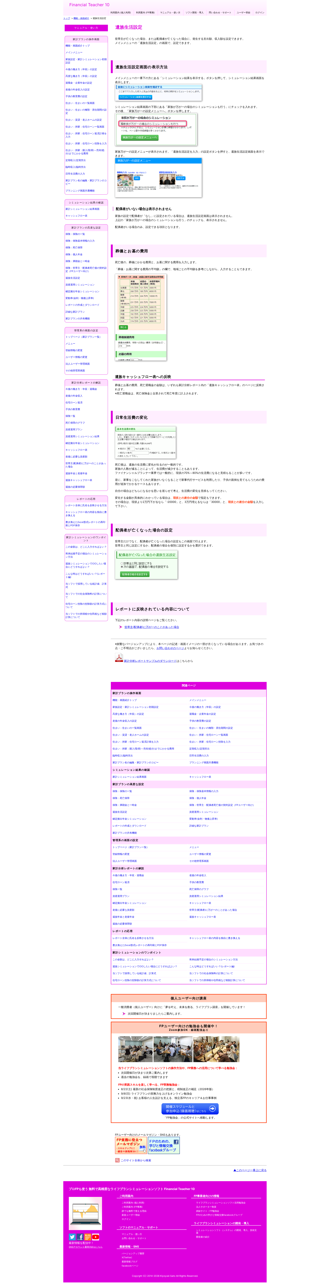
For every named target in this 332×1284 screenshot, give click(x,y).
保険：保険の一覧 (75, 234)
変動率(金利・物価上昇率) (80, 298)
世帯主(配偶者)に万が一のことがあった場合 (86, 465)
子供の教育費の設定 (76, 96)
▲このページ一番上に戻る (250, 1170)
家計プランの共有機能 (78, 318)
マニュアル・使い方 (170, 12)
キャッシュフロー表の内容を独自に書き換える (86, 514)
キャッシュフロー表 (76, 215)
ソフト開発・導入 (195, 12)
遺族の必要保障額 (75, 486)
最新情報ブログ (129, 1261)
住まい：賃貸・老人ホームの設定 (84, 119)
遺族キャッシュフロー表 (79, 480)
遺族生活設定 (73, 278)
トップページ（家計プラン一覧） (84, 336)
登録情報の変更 (74, 350)
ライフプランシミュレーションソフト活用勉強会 (221, 1202)
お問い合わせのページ (170, 648)
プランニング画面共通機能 (80, 190)
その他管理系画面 (75, 370)
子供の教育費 (73, 409)
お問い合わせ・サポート (134, 1238)
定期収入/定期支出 (76, 160)
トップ (66, 18)
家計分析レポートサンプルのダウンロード (150, 661)
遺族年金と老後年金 (76, 473)
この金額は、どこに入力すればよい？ (86, 546)
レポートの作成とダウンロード (82, 304)
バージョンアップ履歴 (133, 1253)
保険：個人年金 (74, 254)
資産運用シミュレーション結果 (82, 436)
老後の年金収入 (74, 395)
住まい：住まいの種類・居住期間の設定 (86, 111)
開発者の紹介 (203, 1237)
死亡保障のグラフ (75, 422)
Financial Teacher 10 (89, 4)
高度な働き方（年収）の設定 (81, 76)
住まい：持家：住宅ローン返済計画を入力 (86, 135)
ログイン (259, 12)
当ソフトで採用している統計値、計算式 (86, 585)
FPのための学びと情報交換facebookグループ (219, 1215)
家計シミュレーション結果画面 (82, 209)
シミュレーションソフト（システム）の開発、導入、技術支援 (226, 1231)
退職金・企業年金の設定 (79, 82)
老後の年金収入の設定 (78, 89)
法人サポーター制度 (206, 1207)
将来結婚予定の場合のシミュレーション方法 (86, 555)
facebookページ (130, 1265)
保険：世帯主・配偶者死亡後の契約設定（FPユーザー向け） (86, 269)
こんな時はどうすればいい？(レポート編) (85, 575)
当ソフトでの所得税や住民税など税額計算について (86, 615)
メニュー (70, 343)
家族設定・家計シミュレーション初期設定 (86, 61)
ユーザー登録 (243, 12)
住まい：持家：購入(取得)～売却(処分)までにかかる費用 (85, 152)
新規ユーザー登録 (131, 1215)
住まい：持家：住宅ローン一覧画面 (85, 126)
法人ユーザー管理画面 (78, 363)
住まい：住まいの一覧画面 (80, 103)
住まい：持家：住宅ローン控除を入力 (86, 143)
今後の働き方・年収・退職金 (81, 389)
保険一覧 (70, 416)
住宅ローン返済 (74, 402)
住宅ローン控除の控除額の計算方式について (86, 605)
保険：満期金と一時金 (78, 261)
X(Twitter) (127, 1257)
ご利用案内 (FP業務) (132, 1207)
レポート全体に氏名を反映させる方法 (86, 505)
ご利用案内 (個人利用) (133, 1202)
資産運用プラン (74, 429)
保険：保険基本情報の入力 (80, 240)
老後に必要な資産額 (76, 456)
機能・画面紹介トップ (78, 45)
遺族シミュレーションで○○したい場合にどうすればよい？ (86, 565)
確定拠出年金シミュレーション (82, 291)
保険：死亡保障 (74, 247)
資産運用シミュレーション (80, 284)
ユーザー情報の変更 (76, 357)
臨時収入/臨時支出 (76, 167)
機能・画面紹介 (81, 18)
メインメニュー (74, 52)
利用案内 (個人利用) (120, 12)
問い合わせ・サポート (220, 12)
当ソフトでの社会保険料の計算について (86, 595)
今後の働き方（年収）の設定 (81, 69)
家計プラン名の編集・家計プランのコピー (86, 182)
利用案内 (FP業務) (145, 12)
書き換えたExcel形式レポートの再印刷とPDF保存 (85, 524)
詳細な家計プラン (75, 311)
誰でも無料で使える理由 (134, 1211)
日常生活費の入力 (75, 173)
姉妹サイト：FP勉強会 (207, 1211)
